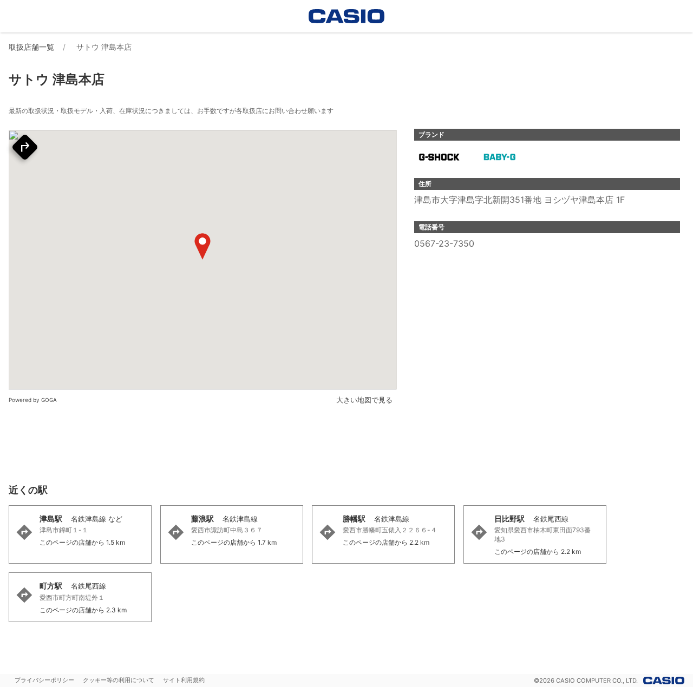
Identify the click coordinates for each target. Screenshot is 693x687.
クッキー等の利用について (118, 680)
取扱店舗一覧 (31, 46)
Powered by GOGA (33, 400)
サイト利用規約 (184, 680)
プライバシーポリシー (44, 680)
